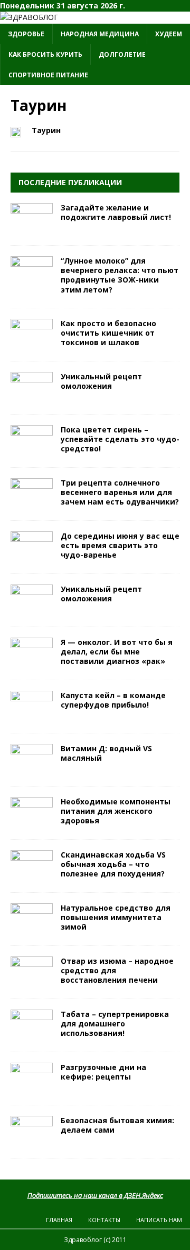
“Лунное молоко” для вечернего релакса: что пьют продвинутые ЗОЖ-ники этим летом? (119, 275)
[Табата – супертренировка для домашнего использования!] (32, 1035)
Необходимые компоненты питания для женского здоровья (115, 811)
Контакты (104, 1220)
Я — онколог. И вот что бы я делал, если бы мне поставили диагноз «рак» (117, 651)
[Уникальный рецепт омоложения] (32, 397)
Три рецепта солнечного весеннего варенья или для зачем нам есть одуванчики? (120, 492)
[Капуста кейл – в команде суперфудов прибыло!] (32, 716)
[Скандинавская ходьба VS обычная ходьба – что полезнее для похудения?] (32, 875)
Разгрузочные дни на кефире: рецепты (103, 1072)
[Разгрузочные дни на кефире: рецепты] (32, 1088)
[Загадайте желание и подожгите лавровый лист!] (32, 229)
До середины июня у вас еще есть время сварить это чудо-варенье (120, 545)
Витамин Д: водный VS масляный (106, 753)
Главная (59, 1220)
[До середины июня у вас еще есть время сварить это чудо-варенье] (32, 556)
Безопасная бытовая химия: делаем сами (117, 1125)
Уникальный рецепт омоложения (101, 381)
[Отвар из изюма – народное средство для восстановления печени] (32, 981)
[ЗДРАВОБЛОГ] (29, 17)
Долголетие (122, 54)
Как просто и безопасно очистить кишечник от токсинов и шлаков (108, 332)
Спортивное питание (48, 74)
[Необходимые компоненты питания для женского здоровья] (32, 822)
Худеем (168, 33)
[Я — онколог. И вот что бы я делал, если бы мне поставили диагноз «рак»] (32, 663)
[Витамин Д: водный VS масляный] (32, 769)
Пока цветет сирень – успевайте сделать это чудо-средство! (120, 439)
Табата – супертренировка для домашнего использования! (115, 1023)
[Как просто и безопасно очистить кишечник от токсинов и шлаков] (32, 344)
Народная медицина (100, 33)
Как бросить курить (45, 54)
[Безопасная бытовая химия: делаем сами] (32, 1141)
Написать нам (159, 1220)
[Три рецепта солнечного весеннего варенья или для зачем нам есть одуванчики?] (32, 503)
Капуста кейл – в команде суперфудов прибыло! (113, 700)
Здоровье (26, 33)
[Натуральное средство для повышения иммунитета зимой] (32, 928)
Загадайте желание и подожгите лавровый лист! (116, 212)
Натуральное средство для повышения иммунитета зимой (115, 917)
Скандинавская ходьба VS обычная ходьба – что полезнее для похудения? (113, 864)
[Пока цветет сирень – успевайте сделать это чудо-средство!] (32, 450)
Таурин (46, 130)
